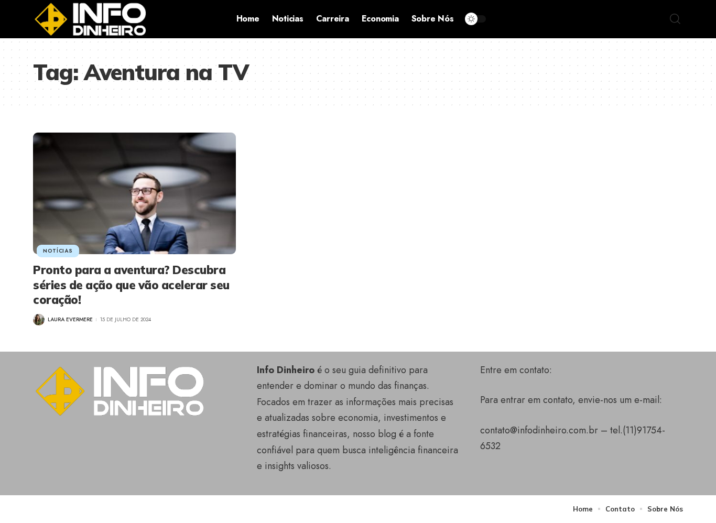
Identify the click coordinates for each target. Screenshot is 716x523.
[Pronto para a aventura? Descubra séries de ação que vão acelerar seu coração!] (134, 193)
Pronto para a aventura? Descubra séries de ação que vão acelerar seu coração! (131, 285)
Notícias (58, 251)
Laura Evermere (70, 319)
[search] (675, 19)
